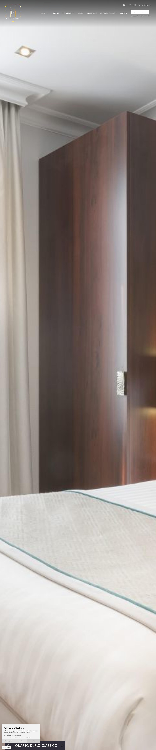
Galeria (81, 13)
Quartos (44, 13)
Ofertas (56, 13)
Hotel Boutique (68, 13)
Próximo (62, 745)
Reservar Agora (140, 12)
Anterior (8, 745)
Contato (123, 13)
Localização (92, 13)
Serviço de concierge (108, 13)
